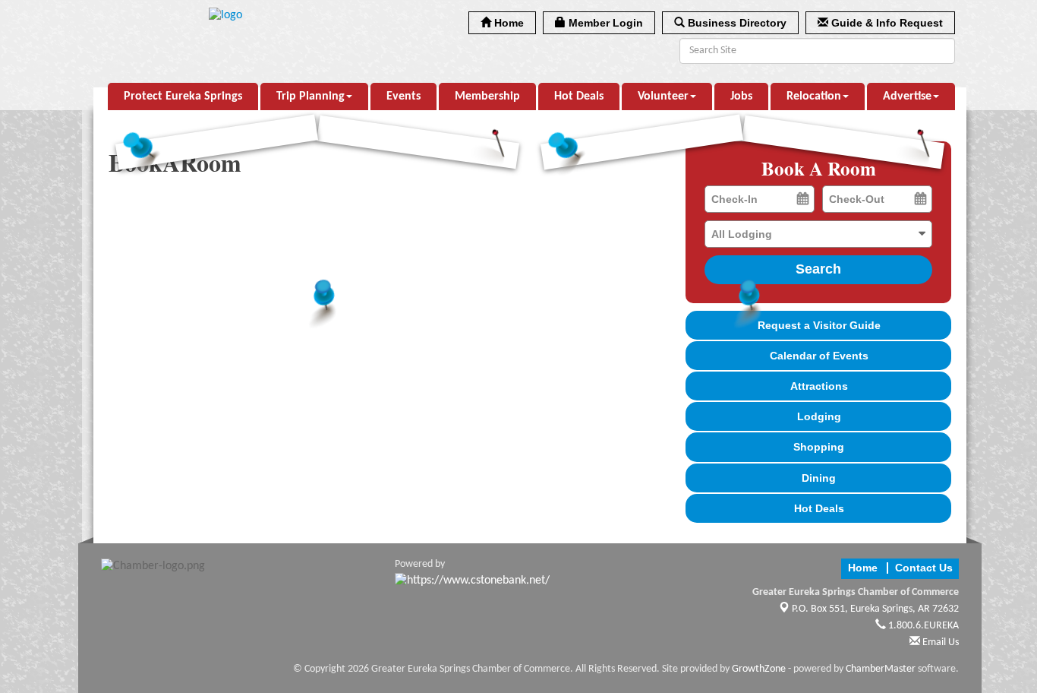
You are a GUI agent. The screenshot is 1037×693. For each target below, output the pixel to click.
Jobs (741, 96)
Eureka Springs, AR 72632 (875, 609)
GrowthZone (759, 669)
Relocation (813, 96)
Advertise (907, 96)
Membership (487, 96)
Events (403, 96)
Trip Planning (310, 96)
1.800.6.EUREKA (922, 625)
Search (818, 269)
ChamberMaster (881, 669)
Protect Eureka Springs (183, 96)
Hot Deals (579, 96)
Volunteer (663, 96)
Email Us (939, 642)
